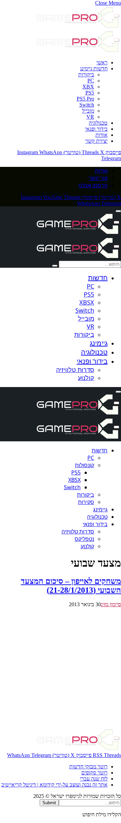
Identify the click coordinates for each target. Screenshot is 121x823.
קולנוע (86, 378)
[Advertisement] (60, 668)
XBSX (86, 302)
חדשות (98, 277)
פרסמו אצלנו (93, 185)
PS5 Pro (85, 99)
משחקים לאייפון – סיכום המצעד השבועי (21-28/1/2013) (71, 585)
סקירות (86, 502)
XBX (88, 86)
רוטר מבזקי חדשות (88, 766)
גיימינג (99, 342)
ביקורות (86, 74)
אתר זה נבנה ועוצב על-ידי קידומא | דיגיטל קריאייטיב (54, 784)
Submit (49, 802)
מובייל (88, 111)
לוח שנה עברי (94, 778)
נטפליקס (84, 539)
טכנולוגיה (98, 123)
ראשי (102, 62)
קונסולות (84, 465)
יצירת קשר (96, 141)
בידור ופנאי (96, 129)
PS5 (89, 93)
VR (90, 117)
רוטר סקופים (94, 772)
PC (90, 80)
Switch (86, 105)
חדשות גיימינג (94, 68)
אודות (101, 135)
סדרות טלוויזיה (75, 370)
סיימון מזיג (111, 604)
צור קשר (98, 178)
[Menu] (118, 211)
